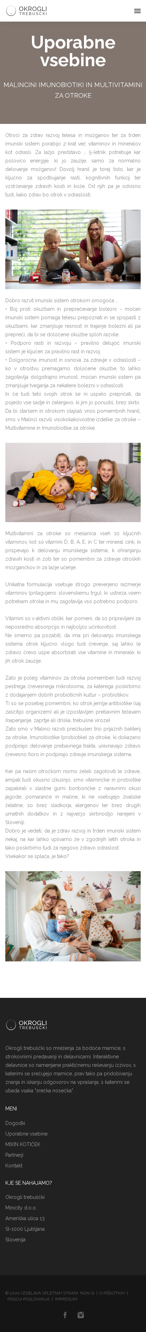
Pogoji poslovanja (28, 1299)
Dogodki (15, 1123)
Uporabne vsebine (26, 1134)
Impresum (66, 1299)
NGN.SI (87, 1293)
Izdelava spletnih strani (49, 1293)
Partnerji (14, 1155)
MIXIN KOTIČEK (22, 1144)
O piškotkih (112, 1293)
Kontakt (13, 1165)
